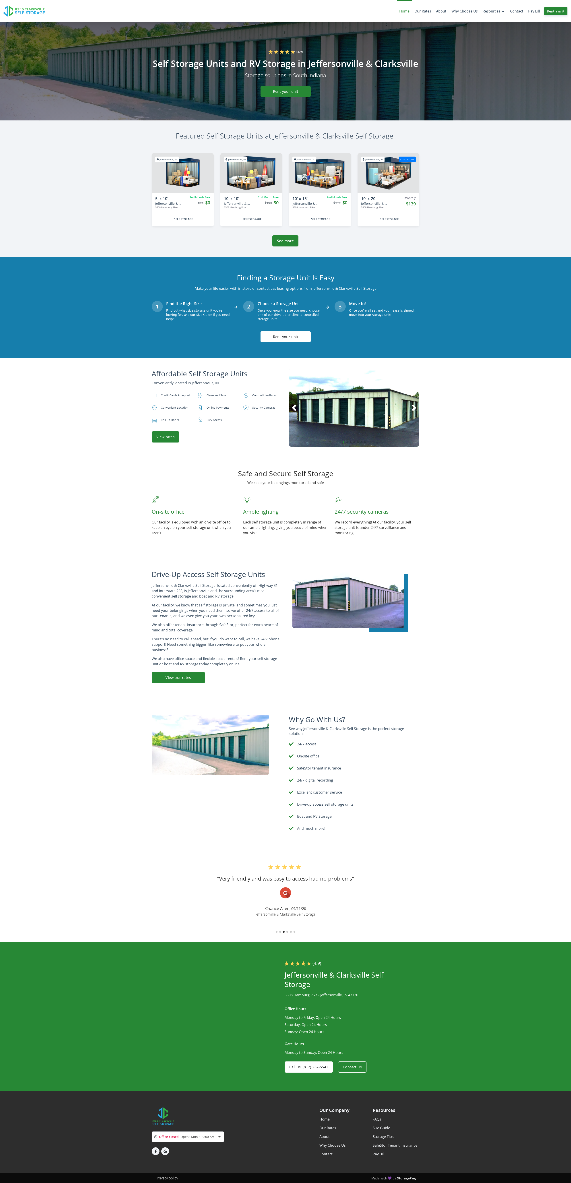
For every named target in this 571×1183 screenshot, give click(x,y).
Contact (326, 1154)
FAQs (377, 1119)
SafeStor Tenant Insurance (395, 1145)
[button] (343, 442)
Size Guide (381, 1127)
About (324, 1136)
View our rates (178, 677)
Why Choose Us (332, 1145)
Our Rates (327, 1127)
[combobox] (188, 1136)
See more (285, 240)
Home (324, 1119)
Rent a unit (556, 11)
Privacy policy (167, 1178)
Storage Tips (383, 1136)
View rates (165, 436)
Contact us (352, 1067)
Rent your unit (285, 91)
